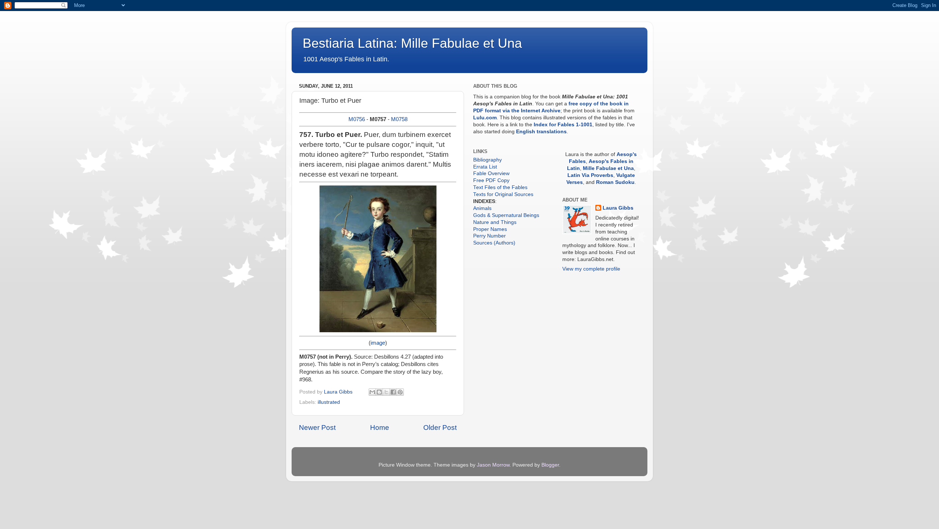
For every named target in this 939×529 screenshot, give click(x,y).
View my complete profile (591, 269)
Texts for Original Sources (503, 194)
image (377, 343)
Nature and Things (494, 222)
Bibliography (487, 160)
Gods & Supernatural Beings (506, 215)
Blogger (550, 465)
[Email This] (372, 392)
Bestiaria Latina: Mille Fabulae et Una (412, 43)
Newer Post (317, 427)
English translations (541, 131)
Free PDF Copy (491, 180)
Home (379, 427)
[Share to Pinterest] (400, 392)
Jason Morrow (493, 465)
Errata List (485, 167)
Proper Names (490, 229)
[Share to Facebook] (393, 392)
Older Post (440, 427)
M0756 (356, 119)
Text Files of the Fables (500, 187)
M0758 (399, 119)
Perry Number (489, 236)
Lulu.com (485, 117)
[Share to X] (386, 392)
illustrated (329, 402)
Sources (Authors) (494, 243)
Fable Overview (491, 173)
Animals (482, 208)
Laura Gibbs (618, 208)
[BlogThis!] (379, 392)
